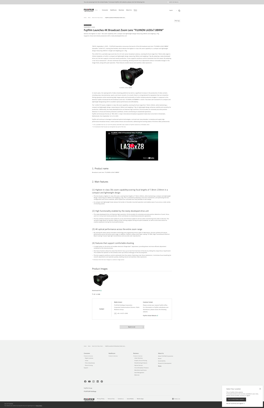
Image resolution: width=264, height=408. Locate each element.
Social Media (130, 398)
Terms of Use (111, 398)
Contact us (121, 398)
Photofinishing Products (140, 363)
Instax (86, 360)
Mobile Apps (140, 398)
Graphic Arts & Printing (140, 360)
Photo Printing (89, 365)
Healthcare (112, 353)
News (89, 17)
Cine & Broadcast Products (141, 367)
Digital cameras (89, 358)
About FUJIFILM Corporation (165, 356)
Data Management (139, 372)
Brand (159, 358)
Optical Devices (138, 365)
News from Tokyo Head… (98, 17)
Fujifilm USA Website (173, 2)
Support (86, 367)
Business (136, 353)
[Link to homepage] (89, 10)
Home (85, 17)
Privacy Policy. (39, 405)
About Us (161, 353)
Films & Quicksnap (90, 363)
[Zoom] (101, 279)
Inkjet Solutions (138, 358)
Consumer (87, 353)
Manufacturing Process (140, 370)
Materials (136, 375)
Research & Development (164, 363)
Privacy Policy (100, 398)
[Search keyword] (179, 10)
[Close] (260, 389)
